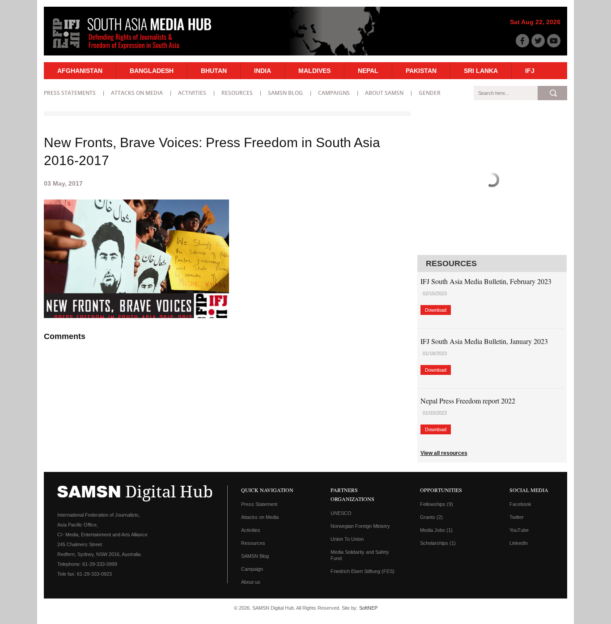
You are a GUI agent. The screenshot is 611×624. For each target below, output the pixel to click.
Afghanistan (79, 70)
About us (250, 582)
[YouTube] (553, 40)
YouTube (519, 530)
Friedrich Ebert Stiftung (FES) (363, 571)
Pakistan (421, 70)
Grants (431, 517)
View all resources (443, 453)
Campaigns (334, 93)
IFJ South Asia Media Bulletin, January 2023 (484, 341)
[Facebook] (522, 40)
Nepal (368, 70)
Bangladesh (152, 70)
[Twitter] (538, 40)
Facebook (520, 504)
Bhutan (214, 70)
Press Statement (259, 504)
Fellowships (436, 504)
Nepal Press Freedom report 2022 (467, 400)
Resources (237, 93)
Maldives (314, 70)
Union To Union (347, 539)
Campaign (252, 569)
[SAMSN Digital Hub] (139, 50)
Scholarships (438, 543)
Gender (430, 93)
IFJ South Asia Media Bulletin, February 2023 (486, 281)
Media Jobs (436, 530)
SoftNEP (368, 608)
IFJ (530, 70)
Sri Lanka (481, 70)
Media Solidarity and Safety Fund (360, 555)
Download (435, 310)
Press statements (70, 93)
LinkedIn (518, 543)
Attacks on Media (137, 93)
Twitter (516, 517)
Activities (192, 93)
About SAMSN (384, 93)
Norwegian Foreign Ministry (360, 526)
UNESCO (341, 513)
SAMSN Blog (285, 93)
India (262, 70)
